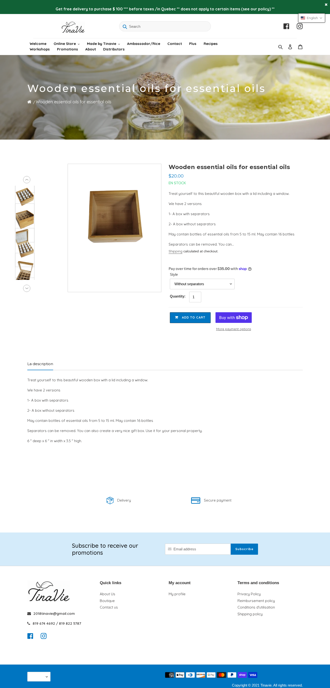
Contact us (109, 607)
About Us (107, 594)
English (37, 676)
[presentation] (26, 179)
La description (40, 364)
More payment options (233, 329)
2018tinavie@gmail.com (54, 613)
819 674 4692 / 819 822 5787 (57, 623)
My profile (177, 594)
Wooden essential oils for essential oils (73, 102)
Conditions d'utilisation (256, 607)
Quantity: (178, 296)
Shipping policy (250, 614)
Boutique (107, 600)
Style (174, 274)
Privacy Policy (249, 594)
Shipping (175, 251)
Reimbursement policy (256, 600)
